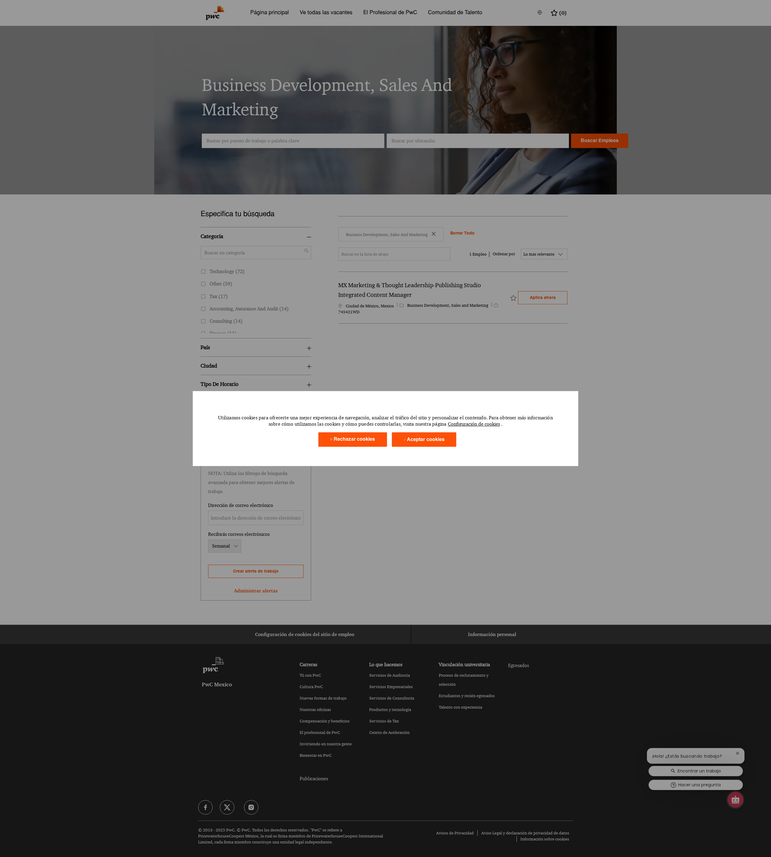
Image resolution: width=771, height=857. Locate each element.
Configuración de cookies (474, 424)
